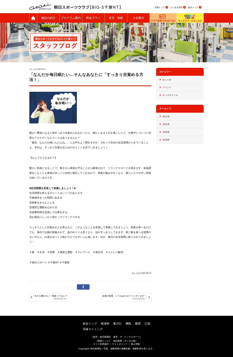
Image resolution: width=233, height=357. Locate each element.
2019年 (166, 139)
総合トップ (193, 7)
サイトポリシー (120, 344)
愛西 (138, 323)
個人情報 (135, 344)
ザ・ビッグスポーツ (130, 337)
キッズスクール (170, 95)
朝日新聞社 (105, 337)
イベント (166, 87)
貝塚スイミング (93, 329)
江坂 (147, 323)
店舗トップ (160, 7)
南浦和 (105, 323)
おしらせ (166, 79)
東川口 (117, 323)
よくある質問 (176, 7)
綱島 (128, 323)
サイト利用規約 (101, 344)
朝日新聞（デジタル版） (125, 341)
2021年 (166, 124)
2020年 (166, 132)
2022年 (166, 116)
